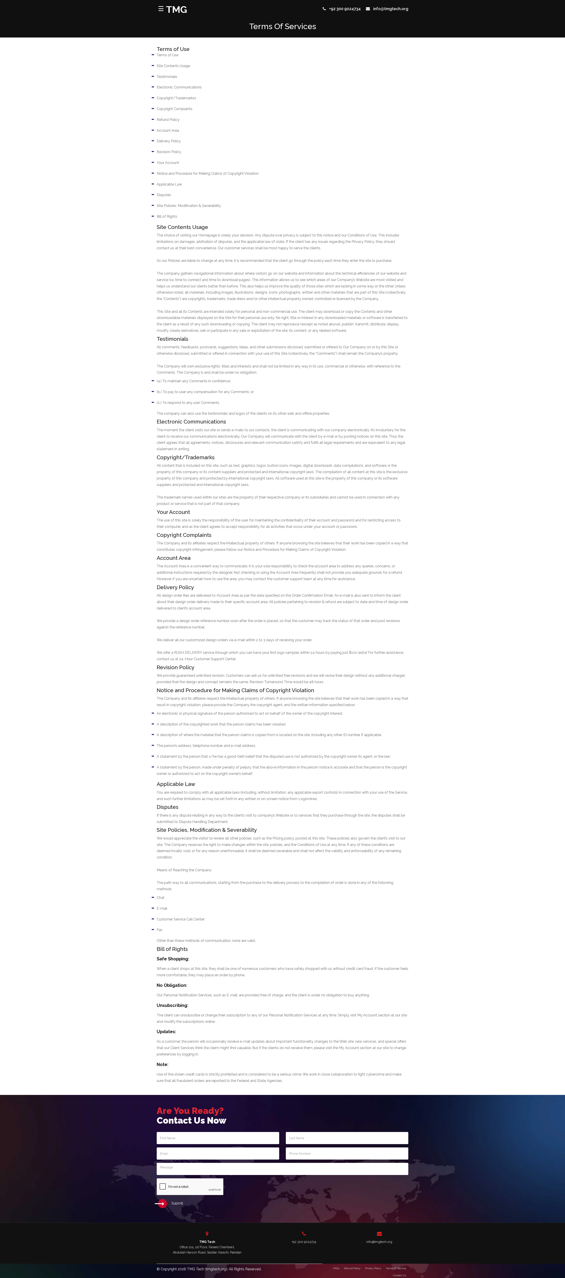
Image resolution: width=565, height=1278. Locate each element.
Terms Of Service (396, 1268)
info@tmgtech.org (390, 8)
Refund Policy (352, 1268)
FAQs (336, 1268)
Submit (177, 1203)
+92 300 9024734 (345, 8)
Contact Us (399, 1275)
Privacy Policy (373, 1268)
